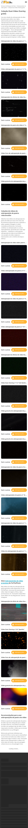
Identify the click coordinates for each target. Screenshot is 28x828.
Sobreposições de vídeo (20, 64)
